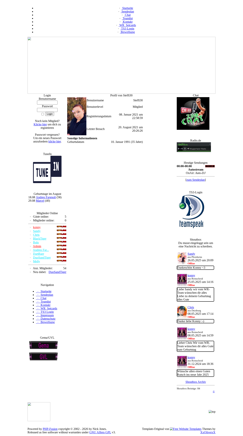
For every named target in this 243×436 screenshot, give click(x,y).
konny (37, 227)
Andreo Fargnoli (46, 197)
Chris (36, 234)
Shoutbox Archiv (195, 381)
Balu (36, 242)
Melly (36, 261)
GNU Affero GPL (100, 432)
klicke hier (54, 141)
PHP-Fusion (50, 428)
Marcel (40, 200)
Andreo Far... (41, 250)
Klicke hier (40, 124)
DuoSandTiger (42, 257)
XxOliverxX (207, 432)
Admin (37, 246)
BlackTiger (39, 238)
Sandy (37, 231)
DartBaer (38, 253)
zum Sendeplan (195, 179)
